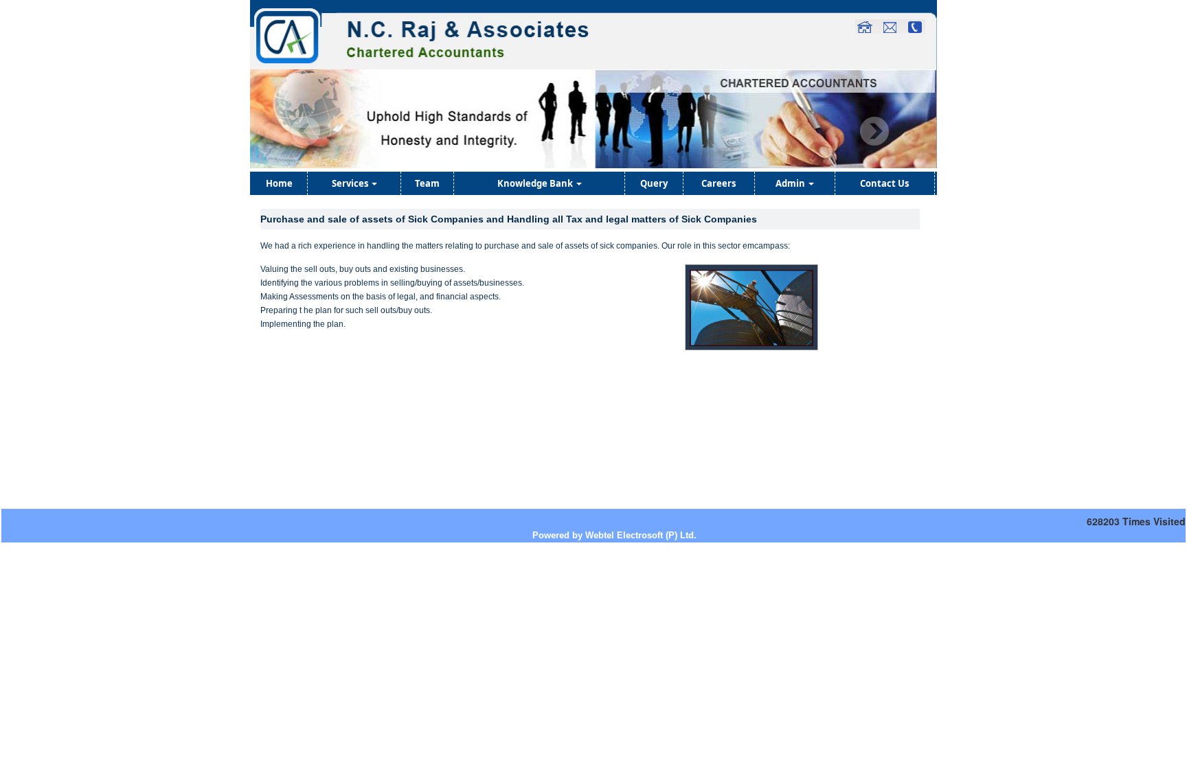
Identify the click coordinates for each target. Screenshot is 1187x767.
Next (874, 131)
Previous (306, 131)
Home (279, 183)
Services (351, 183)
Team (427, 183)
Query (654, 183)
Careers (718, 183)
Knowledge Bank (536, 183)
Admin (791, 183)
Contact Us (884, 183)
